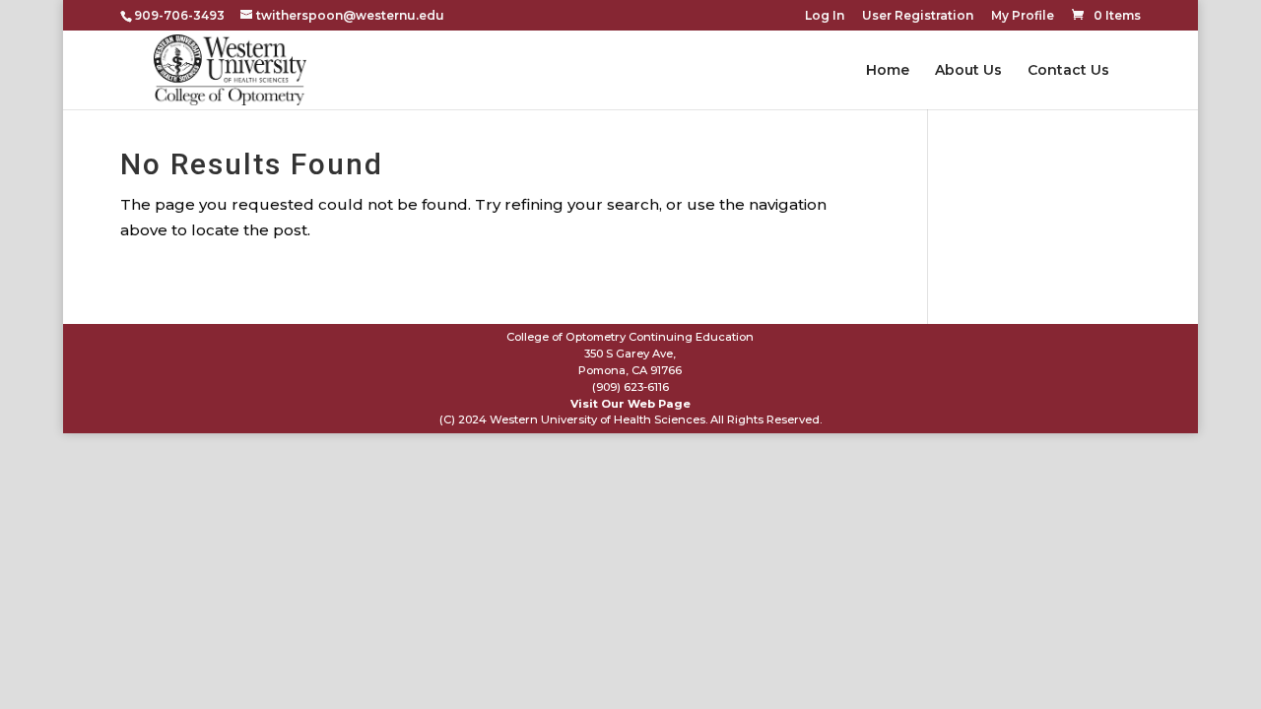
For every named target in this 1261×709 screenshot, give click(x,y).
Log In (824, 16)
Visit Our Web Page (630, 404)
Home (887, 71)
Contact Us (1068, 71)
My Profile (1022, 16)
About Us (968, 71)
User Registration (917, 16)
